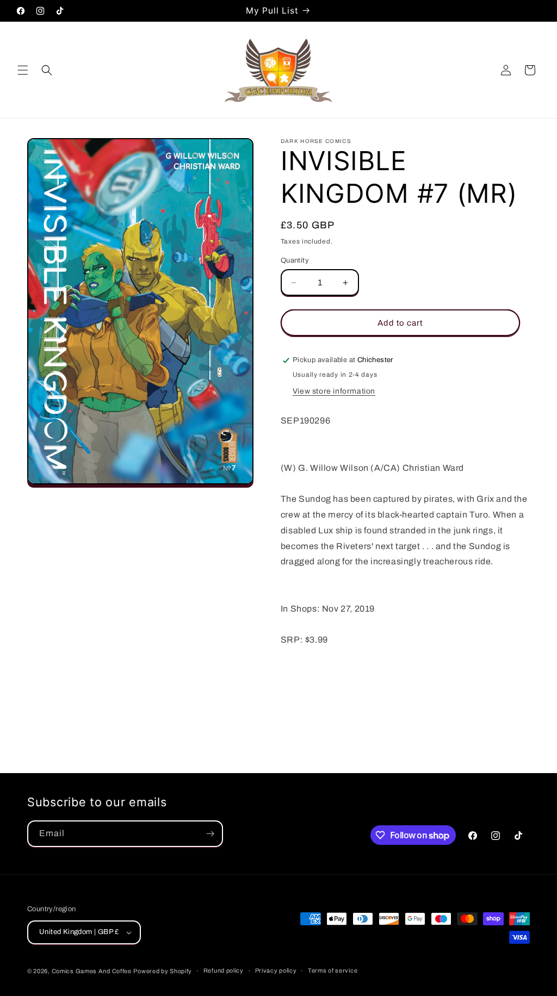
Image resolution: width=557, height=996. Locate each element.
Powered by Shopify (162, 971)
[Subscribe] (210, 833)
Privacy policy (276, 970)
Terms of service (332, 970)
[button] (23, 70)
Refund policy (223, 970)
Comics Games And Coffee (92, 971)
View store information (334, 391)
